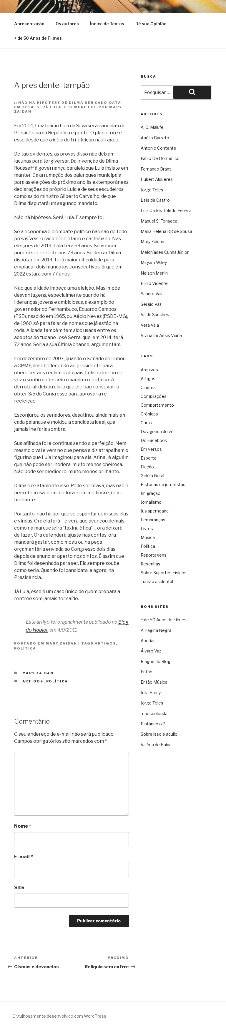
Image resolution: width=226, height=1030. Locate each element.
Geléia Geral (152, 475)
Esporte (149, 457)
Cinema (148, 387)
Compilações (154, 396)
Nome (22, 826)
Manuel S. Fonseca (159, 220)
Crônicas (149, 413)
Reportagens (154, 554)
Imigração (150, 493)
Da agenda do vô (157, 431)
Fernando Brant (156, 168)
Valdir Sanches (155, 314)
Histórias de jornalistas (163, 484)
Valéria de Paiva (156, 744)
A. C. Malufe (152, 127)
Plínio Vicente (154, 283)
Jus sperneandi (155, 510)
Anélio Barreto (155, 137)
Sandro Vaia (152, 293)
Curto (146, 422)
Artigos (105, 643)
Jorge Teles (152, 189)
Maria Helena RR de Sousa (166, 231)
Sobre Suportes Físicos (164, 572)
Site (19, 887)
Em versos (151, 449)
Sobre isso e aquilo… (161, 734)
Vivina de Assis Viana (161, 335)
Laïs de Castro (155, 200)
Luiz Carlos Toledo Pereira (166, 210)
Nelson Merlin (154, 273)
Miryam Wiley (154, 262)
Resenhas (150, 563)
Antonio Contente (158, 148)
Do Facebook (154, 440)
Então (146, 671)
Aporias (148, 640)
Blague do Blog (155, 661)
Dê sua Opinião (151, 23)
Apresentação (29, 23)
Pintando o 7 (153, 723)
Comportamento (157, 405)
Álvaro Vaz (151, 650)
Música (148, 537)
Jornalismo (151, 502)
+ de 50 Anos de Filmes (38, 38)
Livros (147, 528)
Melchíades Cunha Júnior (165, 252)
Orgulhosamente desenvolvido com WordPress (59, 1016)
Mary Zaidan (61, 643)
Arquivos (149, 369)
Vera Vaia (150, 325)
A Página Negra (156, 630)
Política (25, 648)
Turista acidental (157, 581)
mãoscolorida (154, 713)
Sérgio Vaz (151, 304)
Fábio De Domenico (160, 158)
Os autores (67, 23)
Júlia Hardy (151, 692)
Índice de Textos (107, 23)
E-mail (23, 856)
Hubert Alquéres (157, 179)
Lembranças (153, 519)
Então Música (154, 682)
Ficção (147, 466)
